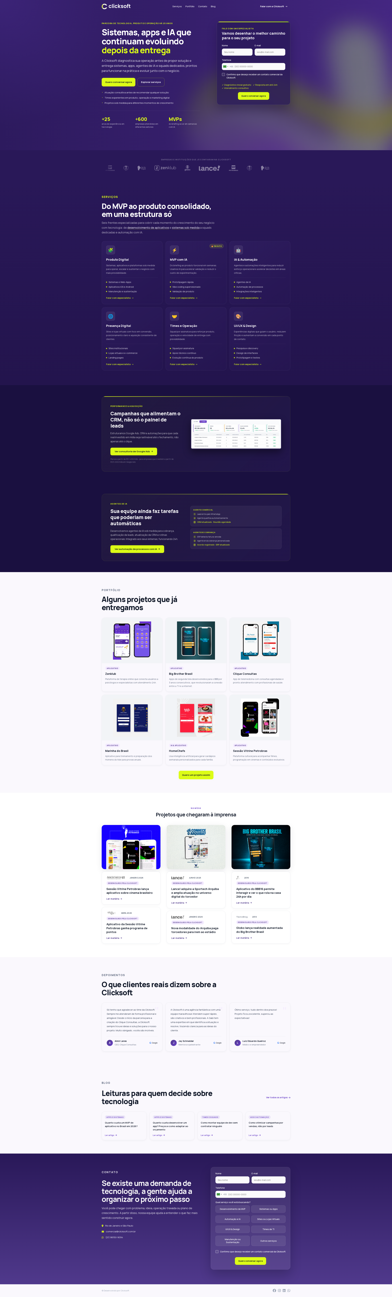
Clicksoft (125, 1290)
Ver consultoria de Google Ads (132, 451)
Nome (225, 45)
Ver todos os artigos (277, 1097)
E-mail (258, 45)
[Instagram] (279, 1290)
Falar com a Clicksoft (272, 6)
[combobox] (227, 66)
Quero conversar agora (118, 82)
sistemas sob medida (186, 227)
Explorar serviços (151, 82)
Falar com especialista (118, 297)
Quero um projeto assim (196, 775)
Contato (202, 6)
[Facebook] (274, 1290)
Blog (213, 6)
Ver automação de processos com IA (136, 549)
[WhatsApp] (288, 1290)
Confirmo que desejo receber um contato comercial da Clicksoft (254, 76)
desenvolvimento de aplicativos (148, 227)
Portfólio (189, 6)
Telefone (226, 60)
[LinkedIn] (284, 1290)
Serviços (177, 6)
